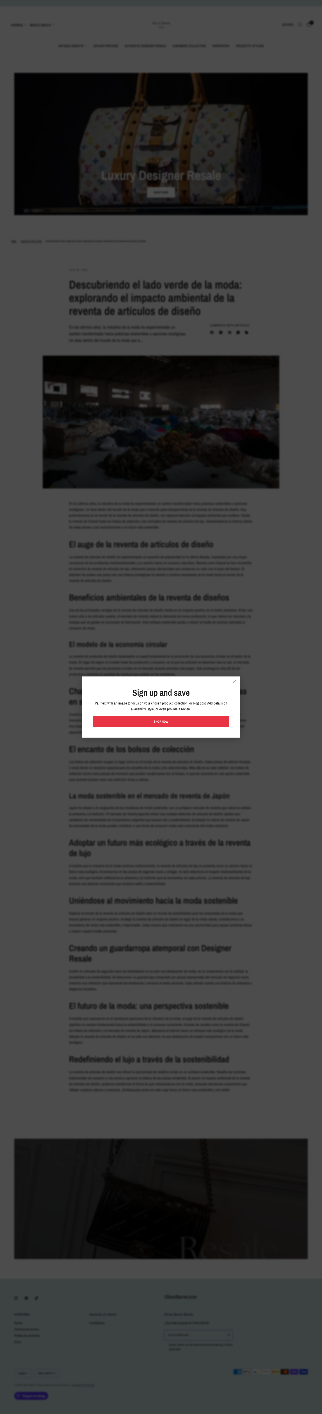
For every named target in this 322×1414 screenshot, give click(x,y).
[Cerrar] (234, 681)
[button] (161, 721)
